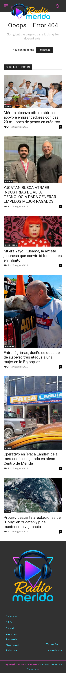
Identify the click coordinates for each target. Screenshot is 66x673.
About (10, 628)
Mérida (8, 106)
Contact (12, 616)
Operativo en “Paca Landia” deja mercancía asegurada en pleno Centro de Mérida (31, 459)
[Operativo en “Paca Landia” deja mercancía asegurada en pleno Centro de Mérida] (33, 413)
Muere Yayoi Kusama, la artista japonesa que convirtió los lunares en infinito (33, 256)
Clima (7, 511)
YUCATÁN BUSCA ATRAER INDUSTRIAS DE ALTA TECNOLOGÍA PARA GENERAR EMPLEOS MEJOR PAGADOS (30, 194)
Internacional (11, 245)
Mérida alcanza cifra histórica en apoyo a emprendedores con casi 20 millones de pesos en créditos (32, 117)
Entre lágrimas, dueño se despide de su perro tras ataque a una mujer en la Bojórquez (32, 357)
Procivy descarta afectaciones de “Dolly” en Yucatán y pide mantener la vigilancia (32, 522)
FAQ (9, 622)
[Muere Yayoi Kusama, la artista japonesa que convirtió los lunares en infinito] (33, 231)
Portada (8, 181)
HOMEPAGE (44, 50)
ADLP (6, 126)
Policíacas (9, 346)
